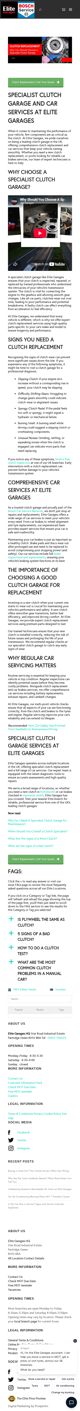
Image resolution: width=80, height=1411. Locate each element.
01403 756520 (57, 1038)
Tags (61, 1009)
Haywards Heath (33, 795)
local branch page (25, 1321)
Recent (40, 1009)
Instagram (23, 1148)
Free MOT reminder (20, 1091)
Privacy (38, 1114)
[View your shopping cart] (63, 10)
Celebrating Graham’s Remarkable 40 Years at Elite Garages (40, 1189)
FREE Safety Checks (24, 989)
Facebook (23, 1132)
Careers (13, 1096)
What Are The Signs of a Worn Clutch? (32, 838)
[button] (40, 922)
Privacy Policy (16, 1349)
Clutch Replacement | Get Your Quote (33, 82)
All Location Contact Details (26, 1258)
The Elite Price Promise (31, 1398)
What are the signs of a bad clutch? (30, 846)
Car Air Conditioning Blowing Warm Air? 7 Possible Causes (39, 1196)
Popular (19, 1009)
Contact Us (15, 1078)
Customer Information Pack (25, 1083)
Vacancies (14, 1289)
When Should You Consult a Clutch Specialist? (38, 831)
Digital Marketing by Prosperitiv (28, 1406)
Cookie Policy (52, 1114)
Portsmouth (47, 792)
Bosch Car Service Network (25, 511)
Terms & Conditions (20, 1114)
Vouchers (60, 989)
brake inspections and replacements (34, 555)
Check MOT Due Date (22, 1087)
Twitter (21, 1140)
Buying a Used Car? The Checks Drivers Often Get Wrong (38, 1170)
